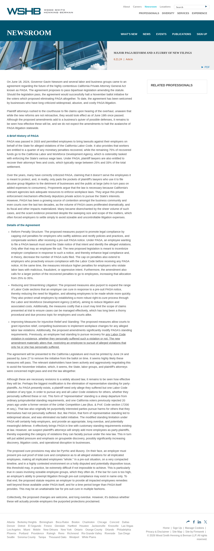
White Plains (89, 537)
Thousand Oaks (57, 537)
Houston (84, 526)
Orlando (109, 529)
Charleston (88, 522)
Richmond (73, 533)
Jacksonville (98, 526)
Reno (61, 533)
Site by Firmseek (194, 531)
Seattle (11, 537)
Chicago (102, 522)
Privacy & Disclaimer (157, 531)
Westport (74, 537)
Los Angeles (14, 529)
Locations (165, 6)
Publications (181, 34)
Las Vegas (127, 526)
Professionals (149, 13)
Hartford (72, 526)
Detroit (21, 526)
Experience (199, 13)
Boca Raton (62, 522)
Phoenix (11, 533)
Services (183, 13)
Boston (76, 522)
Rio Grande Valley (91, 533)
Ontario (78, 529)
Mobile (37, 529)
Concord (114, 522)
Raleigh (51, 533)
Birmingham (46, 522)
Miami (26, 529)
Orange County (93, 529)
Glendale (60, 526)
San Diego (124, 533)
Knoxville (113, 526)
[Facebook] (194, 522)
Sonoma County (27, 537)
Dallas (125, 522)
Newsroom (151, 6)
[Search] (206, 6)
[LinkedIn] (199, 522)
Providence (37, 533)
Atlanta (11, 522)
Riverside (110, 533)
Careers (137, 6)
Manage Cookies (194, 528)
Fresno (48, 526)
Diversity (168, 13)
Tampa (42, 537)
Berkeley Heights (27, 522)
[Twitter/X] (205, 522)
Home (166, 528)
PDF (207, 67)
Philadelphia (124, 529)
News (147, 34)
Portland (23, 533)
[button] (188, 522)
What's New (129, 34)
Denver (11, 526)
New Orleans (50, 529)
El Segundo (34, 526)
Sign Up (202, 34)
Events (161, 34)
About (126, 6)
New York (66, 529)
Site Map (177, 531)
